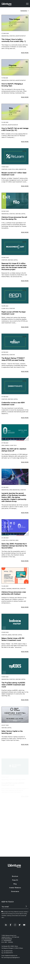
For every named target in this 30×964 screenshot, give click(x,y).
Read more (24, 52)
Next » (24, 857)
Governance (15, 891)
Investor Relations (15, 887)
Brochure (15, 876)
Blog (15, 884)
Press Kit (15, 880)
